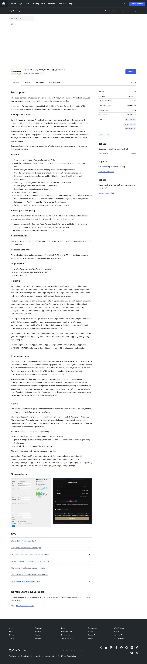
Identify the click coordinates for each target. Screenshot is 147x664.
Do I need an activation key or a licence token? (30, 554)
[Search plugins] (31, 18)
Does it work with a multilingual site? (25, 582)
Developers (65, 635)
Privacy (11, 638)
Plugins (37, 635)
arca (126, 120)
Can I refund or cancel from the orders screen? (29, 575)
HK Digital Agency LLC (35, 73)
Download (131, 71)
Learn (63, 628)
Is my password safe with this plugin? (26, 548)
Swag (91, 638)
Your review (103, 153)
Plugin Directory (14, 11)
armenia (132, 120)
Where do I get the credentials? (23, 541)
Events (90, 631)
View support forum (106, 171)
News (11, 631)
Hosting (11, 635)
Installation (40, 83)
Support (133, 83)
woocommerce (130, 128)
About (11, 628)
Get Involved (92, 628)
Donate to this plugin (106, 193)
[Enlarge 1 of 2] (48, 481)
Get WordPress (137, 4)
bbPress (118, 635)
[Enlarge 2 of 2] (89, 481)
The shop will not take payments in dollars (28, 568)
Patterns (38, 638)
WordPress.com (120, 628)
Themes (38, 631)
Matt (116, 631)
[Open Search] (124, 4)
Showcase (38, 628)
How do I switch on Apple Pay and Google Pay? (30, 561)
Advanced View (104, 135)
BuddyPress (119, 638)
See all (133, 153)
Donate (91, 635)
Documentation (66, 631)
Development (54, 83)
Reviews (27, 83)
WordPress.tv (67, 638)
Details (16, 83)
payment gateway (129, 124)
